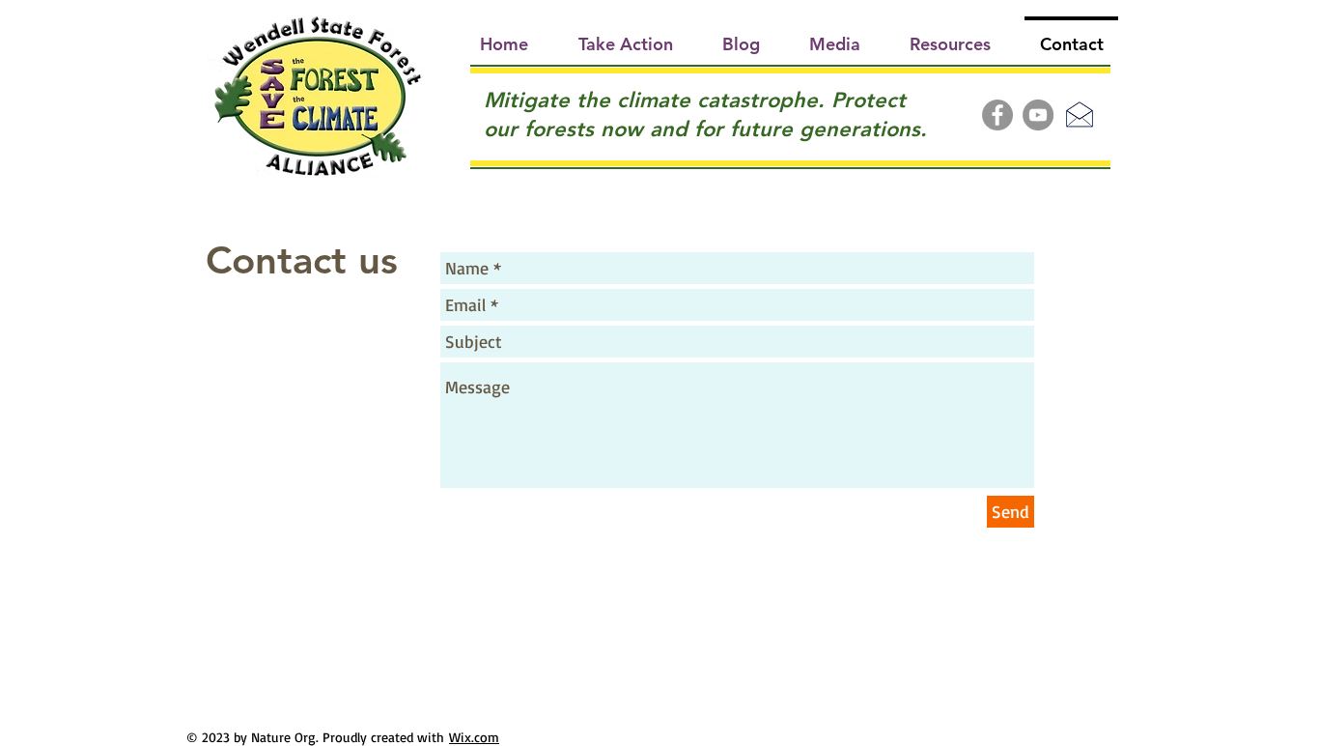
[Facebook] (997, 115)
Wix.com (474, 737)
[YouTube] (1038, 115)
